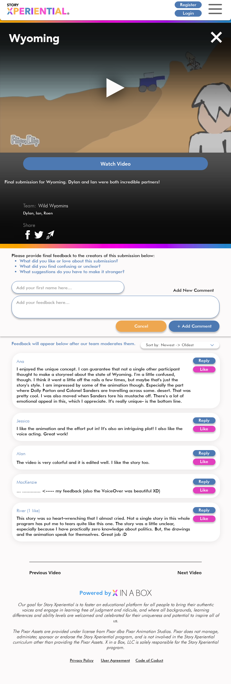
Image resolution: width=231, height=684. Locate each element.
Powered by (96, 592)
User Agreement (115, 660)
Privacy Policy (82, 660)
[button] (49, 572)
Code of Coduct (149, 660)
